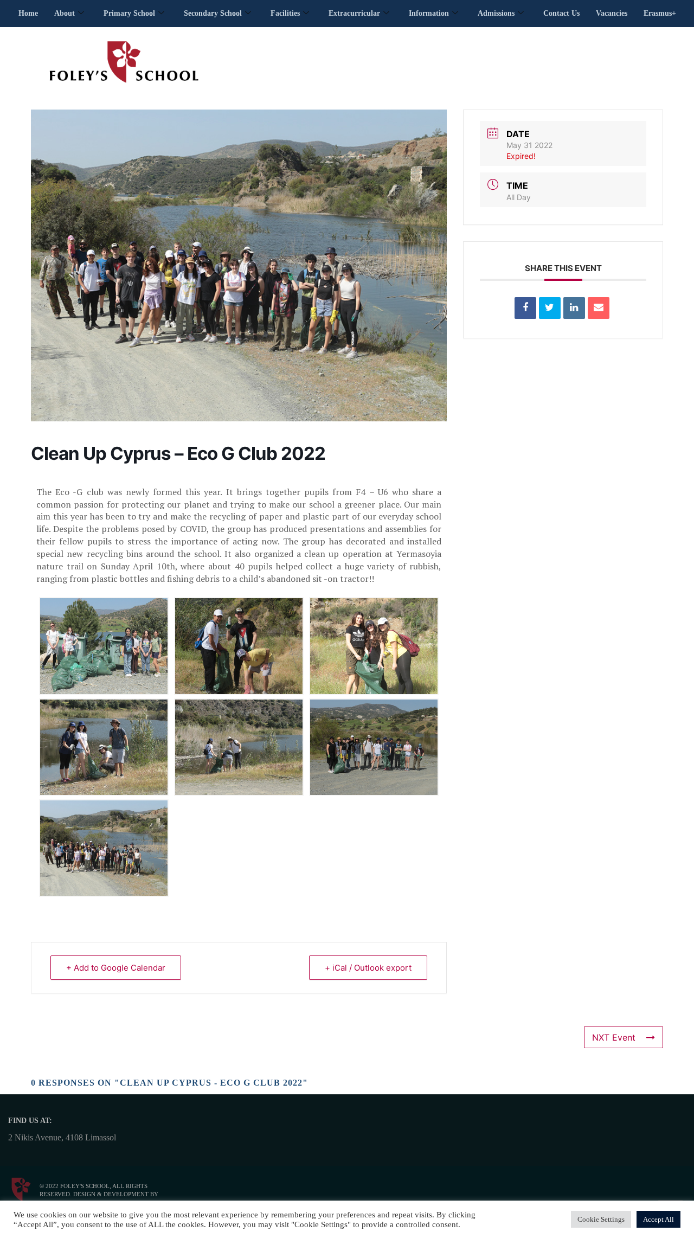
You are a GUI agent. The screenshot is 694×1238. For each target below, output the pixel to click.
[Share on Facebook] (525, 308)
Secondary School (213, 13)
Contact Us (561, 13)
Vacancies (611, 13)
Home (28, 13)
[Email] (598, 308)
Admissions (496, 13)
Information (429, 13)
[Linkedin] (574, 308)
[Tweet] (550, 308)
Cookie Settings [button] (601, 1219)
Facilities (285, 13)
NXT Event (613, 1037)
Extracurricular (354, 13)
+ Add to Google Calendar (115, 968)
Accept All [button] (658, 1219)
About (64, 13)
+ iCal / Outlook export (368, 968)
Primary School (129, 13)
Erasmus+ (660, 13)
